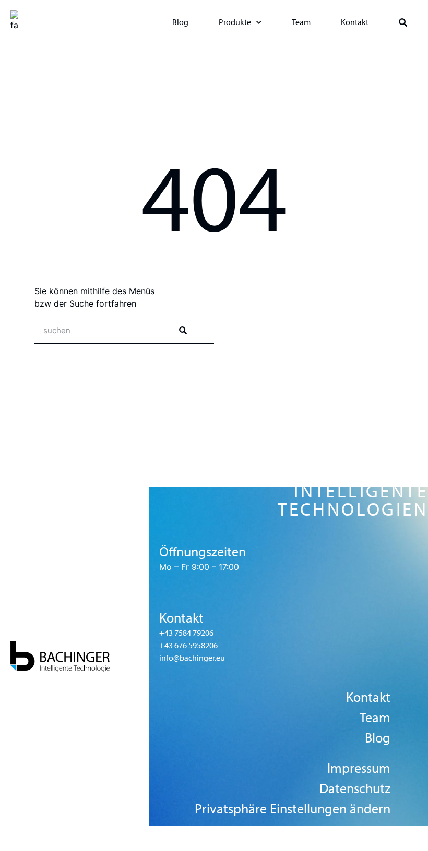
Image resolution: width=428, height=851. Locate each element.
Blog (180, 22)
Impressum (358, 768)
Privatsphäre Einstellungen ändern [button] (292, 808)
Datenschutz (354, 788)
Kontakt (354, 22)
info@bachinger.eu (192, 658)
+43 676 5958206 (188, 645)
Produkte (235, 22)
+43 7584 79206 (186, 633)
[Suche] (182, 330)
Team (301, 22)
